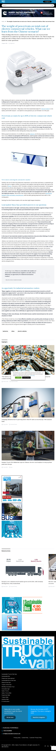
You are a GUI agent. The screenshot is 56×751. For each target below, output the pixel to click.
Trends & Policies (13, 424)
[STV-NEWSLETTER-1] (28, 529)
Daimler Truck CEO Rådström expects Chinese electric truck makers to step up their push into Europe (27, 463)
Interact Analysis (45, 109)
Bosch (9, 186)
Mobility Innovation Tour (8, 686)
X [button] (42, 372)
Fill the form (10, 717)
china (12, 331)
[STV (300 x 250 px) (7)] (12, 622)
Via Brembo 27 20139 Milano (10, 728)
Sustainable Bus (6, 676)
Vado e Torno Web (6, 693)
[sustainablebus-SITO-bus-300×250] (28, 511)
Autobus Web (5, 699)
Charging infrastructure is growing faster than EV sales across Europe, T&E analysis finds (27, 420)
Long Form (13, 381)
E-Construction (5, 701)
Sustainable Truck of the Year (9, 674)
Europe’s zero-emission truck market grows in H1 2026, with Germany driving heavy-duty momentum (22, 582)
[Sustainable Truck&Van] (3, 2)
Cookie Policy (25, 737)
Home (3, 21)
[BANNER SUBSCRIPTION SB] (32, 605)
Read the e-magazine (39, 717)
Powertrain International (8, 678)
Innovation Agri (6, 689)
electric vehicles (22, 331)
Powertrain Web (6, 695)
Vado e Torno (5, 691)
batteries (32, 134)
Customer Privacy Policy (35, 737)
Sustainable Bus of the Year (9, 680)
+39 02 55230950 (7, 730)
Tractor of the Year (6, 684)
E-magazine (47, 1)
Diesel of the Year (6, 682)
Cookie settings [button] (26, 377)
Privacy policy (17, 737)
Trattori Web (5, 697)
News (16, 381)
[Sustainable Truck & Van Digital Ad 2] (28, 13)
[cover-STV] (28, 488)
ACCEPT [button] (18, 377)
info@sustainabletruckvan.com (11, 733)
